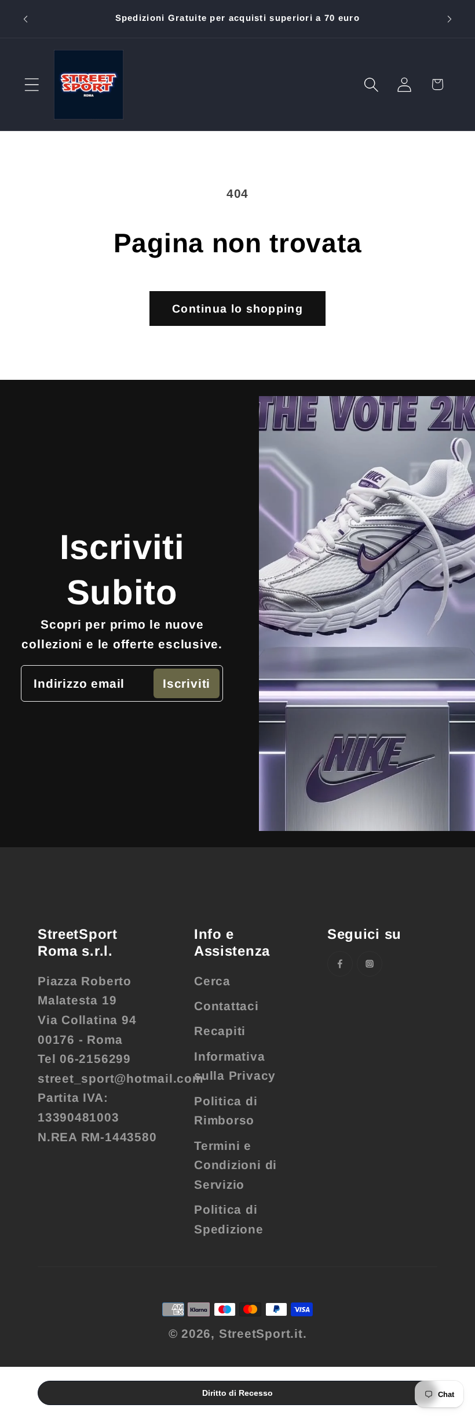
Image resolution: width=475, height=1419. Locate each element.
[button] (31, 84)
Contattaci (226, 1005)
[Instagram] (369, 964)
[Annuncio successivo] (449, 18)
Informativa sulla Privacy (235, 1066)
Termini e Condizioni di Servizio (235, 1165)
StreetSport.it (261, 1333)
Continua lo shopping (237, 308)
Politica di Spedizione (229, 1219)
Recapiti (220, 1030)
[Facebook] (340, 964)
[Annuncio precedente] (25, 18)
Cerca (212, 981)
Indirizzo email (79, 683)
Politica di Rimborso (226, 1110)
